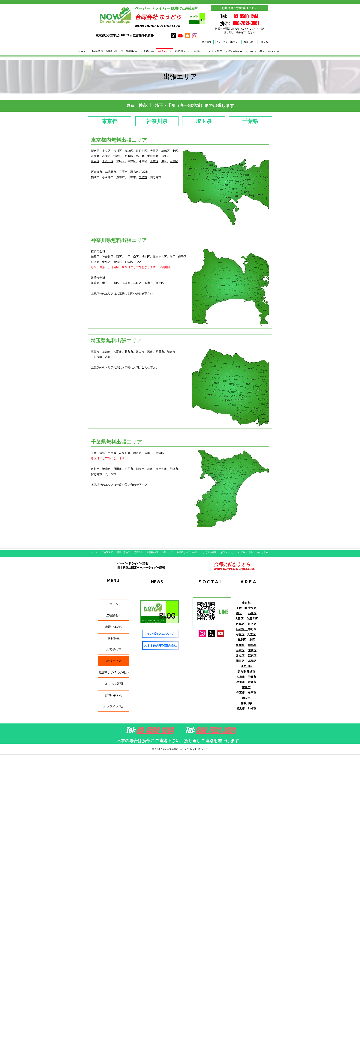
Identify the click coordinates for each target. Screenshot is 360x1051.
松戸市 (129, 468)
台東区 (165, 156)
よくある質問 (114, 684)
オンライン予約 (113, 706)
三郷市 (95, 351)
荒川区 (117, 150)
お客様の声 (113, 649)
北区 (175, 150)
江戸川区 (141, 150)
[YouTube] (220, 633)
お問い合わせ (114, 695)
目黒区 (174, 161)
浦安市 (140, 468)
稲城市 (144, 171)
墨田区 (140, 156)
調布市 (134, 171)
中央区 (95, 161)
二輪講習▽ (113, 615)
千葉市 (95, 453)
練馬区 (252, 645)
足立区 (106, 150)
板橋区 (129, 150)
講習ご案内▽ (114, 627)
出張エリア (113, 661)
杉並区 (240, 634)
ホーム (113, 604)
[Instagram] (202, 633)
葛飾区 (165, 150)
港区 (239, 613)
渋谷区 (252, 623)
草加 (239, 682)
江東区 (95, 156)
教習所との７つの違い (114, 672)
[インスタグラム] (194, 35)
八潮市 (117, 351)
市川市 (95, 468)
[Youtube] (180, 35)
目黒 (239, 623)
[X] (173, 35)
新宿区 (95, 150)
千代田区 (107, 161)
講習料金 (114, 638)
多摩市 (143, 177)
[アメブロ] (187, 35)
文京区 (154, 161)
